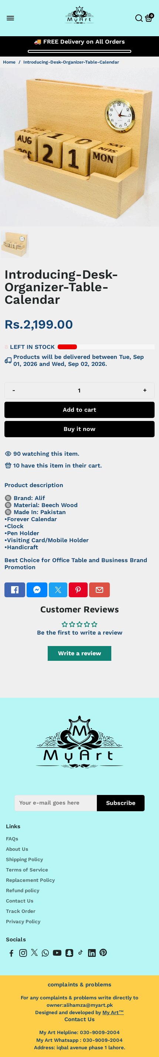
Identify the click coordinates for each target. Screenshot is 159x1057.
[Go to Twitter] (58, 589)
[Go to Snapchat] (69, 954)
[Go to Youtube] (57, 954)
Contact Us (19, 901)
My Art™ (113, 1012)
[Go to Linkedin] (92, 954)
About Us (17, 849)
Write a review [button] (79, 653)
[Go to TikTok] (80, 954)
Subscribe (120, 802)
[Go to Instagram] (23, 954)
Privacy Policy (23, 921)
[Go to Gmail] (99, 589)
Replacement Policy (30, 880)
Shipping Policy (24, 859)
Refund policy (22, 890)
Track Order (20, 911)
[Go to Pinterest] (78, 589)
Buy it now (79, 428)
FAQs (12, 839)
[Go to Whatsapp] (45, 954)
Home (9, 62)
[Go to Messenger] (37, 589)
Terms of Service (27, 870)
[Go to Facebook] (14, 589)
